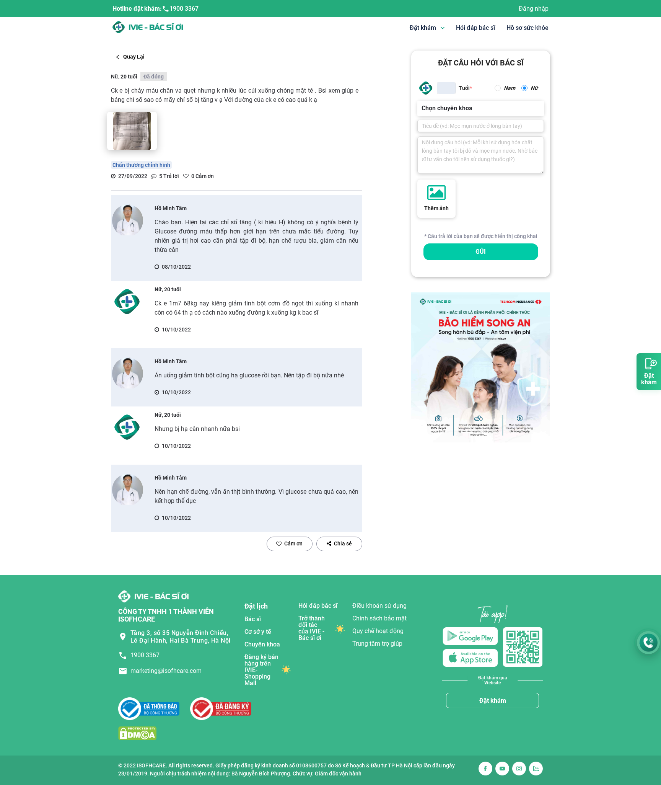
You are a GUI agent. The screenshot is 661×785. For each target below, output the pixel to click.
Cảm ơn (293, 543)
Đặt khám (492, 700)
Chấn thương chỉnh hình (141, 165)
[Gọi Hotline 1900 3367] (648, 642)
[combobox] (422, 108)
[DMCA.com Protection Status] (137, 733)
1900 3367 (184, 8)
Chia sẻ (343, 543)
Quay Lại (134, 57)
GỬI (480, 251)
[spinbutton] (446, 88)
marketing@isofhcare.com (166, 670)
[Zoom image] (132, 131)
